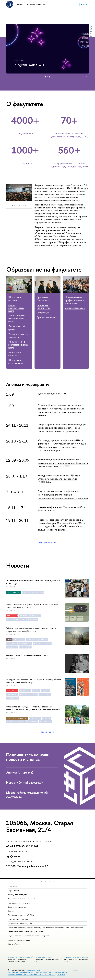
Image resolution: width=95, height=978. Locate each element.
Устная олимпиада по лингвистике (18, 335)
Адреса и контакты (33, 970)
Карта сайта (61, 974)
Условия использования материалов (21, 972)
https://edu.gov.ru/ (43, 957)
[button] (41, 882)
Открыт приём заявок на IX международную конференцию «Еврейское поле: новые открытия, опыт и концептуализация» (62, 428)
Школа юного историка (15, 354)
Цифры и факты (14, 890)
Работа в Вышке (14, 944)
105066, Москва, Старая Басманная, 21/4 (39, 826)
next (35, 193)
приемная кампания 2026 (33, 592)
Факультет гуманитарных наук (32, 4)
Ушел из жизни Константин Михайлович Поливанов (28, 655)
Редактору (74, 970)
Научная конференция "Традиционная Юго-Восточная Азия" (61, 508)
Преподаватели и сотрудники (20, 903)
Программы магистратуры (43, 306)
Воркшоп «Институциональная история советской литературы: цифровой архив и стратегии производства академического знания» (61, 410)
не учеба (36, 691)
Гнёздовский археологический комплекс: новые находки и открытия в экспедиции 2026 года (31, 630)
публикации (35, 616)
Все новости (47, 732)
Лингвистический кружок (16, 328)
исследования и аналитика (19, 643)
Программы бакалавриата (43, 299)
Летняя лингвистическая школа (16, 307)
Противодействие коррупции (20, 923)
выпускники (19, 640)
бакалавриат (32, 619)
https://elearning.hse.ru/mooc (76, 957)
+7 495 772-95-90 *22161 (22, 846)
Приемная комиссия (47, 317)
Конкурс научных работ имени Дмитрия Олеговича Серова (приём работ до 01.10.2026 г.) (59, 479)
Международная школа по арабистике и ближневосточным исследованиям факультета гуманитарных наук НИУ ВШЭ (63, 463)
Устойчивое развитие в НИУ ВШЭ (21, 899)
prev (3, 193)
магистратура (25, 647)
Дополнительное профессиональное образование (74, 300)
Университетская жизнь (17, 718)
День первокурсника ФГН (52, 393)
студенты (24, 616)
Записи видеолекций (75, 307)
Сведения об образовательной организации (25, 931)
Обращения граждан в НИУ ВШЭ (21, 915)
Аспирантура (43, 312)
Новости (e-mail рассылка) (24, 782)
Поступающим (13, 592)
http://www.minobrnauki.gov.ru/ (20, 957)
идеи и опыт (25, 691)
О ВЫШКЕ (12, 886)
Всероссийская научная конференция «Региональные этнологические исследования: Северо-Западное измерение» (63, 494)
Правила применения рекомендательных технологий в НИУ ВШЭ (31, 974)
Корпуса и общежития (17, 907)
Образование (12, 616)
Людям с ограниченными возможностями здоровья (28, 936)
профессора (31, 640)
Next (86, 76)
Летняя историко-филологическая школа (17, 318)
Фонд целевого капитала (18, 919)
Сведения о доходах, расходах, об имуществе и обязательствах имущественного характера (45, 927)
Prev (7, 76)
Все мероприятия (47, 543)
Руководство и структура (18, 894)
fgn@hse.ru (13, 856)
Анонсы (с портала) (19, 772)
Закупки (11, 911)
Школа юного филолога (15, 299)
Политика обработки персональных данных (51, 972)
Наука (9, 640)
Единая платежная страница (19, 940)
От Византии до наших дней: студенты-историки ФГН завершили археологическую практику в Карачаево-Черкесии (33, 708)
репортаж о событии (16, 619)
